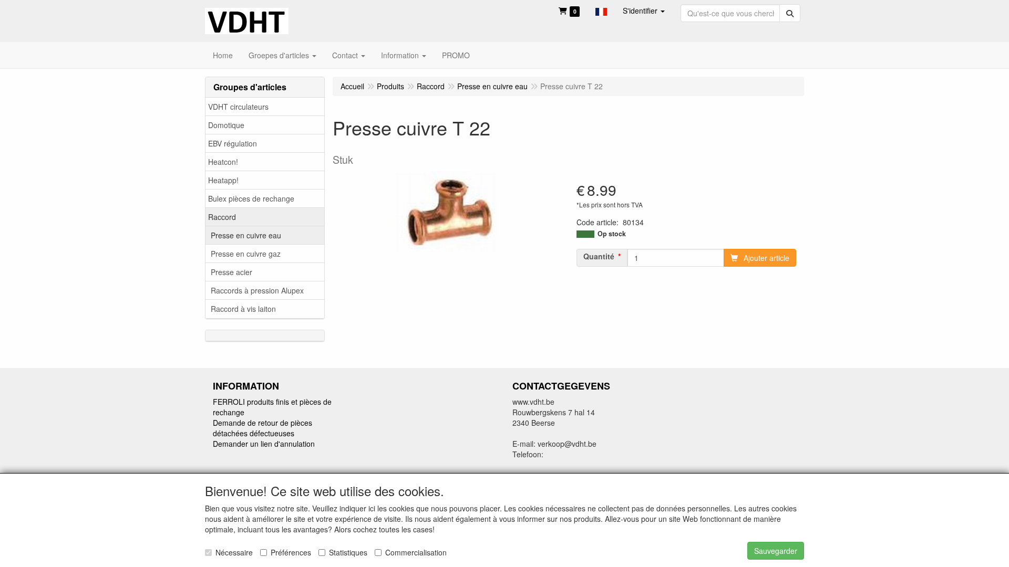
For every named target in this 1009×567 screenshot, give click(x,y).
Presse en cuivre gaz (246, 253)
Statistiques (348, 552)
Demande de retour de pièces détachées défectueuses (262, 427)
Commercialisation (416, 552)
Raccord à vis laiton (243, 308)
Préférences (291, 552)
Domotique (226, 125)
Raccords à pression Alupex (257, 290)
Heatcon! (223, 161)
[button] (601, 10)
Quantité (598, 256)
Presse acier (231, 272)
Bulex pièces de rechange (251, 198)
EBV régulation (232, 143)
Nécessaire (234, 552)
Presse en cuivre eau (246, 235)
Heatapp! (223, 180)
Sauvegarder (775, 550)
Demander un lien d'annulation (264, 443)
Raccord (222, 217)
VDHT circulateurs (238, 106)
